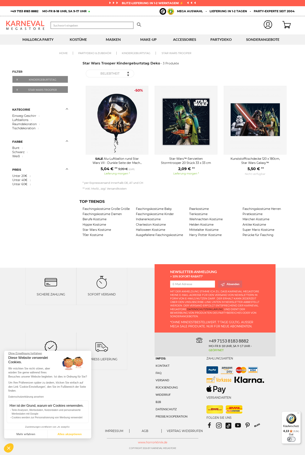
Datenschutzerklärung (205, 309)
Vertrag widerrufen (185, 431)
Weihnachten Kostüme (206, 219)
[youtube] (240, 426)
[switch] (291, 439)
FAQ (158, 373)
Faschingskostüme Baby (154, 209)
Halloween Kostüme (150, 230)
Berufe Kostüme (94, 219)
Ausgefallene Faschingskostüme (159, 235)
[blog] (258, 426)
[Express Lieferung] (101, 346)
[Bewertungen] (51, 346)
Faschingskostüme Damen (102, 214)
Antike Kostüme (254, 224)
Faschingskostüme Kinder (155, 214)
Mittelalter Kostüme (203, 230)
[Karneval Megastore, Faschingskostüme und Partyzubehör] (25, 25)
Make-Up (148, 39)
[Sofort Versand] (101, 282)
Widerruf (163, 394)
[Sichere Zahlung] (51, 282)
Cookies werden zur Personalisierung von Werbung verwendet (47, 417)
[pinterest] (249, 426)
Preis (16, 170)
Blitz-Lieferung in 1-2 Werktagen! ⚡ (153, 3)
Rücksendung (167, 387)
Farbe (17, 142)
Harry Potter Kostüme (205, 235)
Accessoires (184, 39)
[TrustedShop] (167, 11)
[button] (9, 448)
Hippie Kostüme (94, 224)
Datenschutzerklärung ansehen (26, 396)
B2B (158, 402)
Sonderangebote (262, 39)
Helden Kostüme (201, 224)
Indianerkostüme (148, 219)
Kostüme (78, 39)
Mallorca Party (38, 39)
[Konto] (268, 25)
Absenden (233, 284)
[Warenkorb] (290, 25)
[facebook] (211, 426)
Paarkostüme (199, 209)
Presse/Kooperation (172, 416)
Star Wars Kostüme (97, 230)
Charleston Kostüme (151, 224)
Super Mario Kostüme (258, 230)
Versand (162, 380)
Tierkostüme (198, 214)
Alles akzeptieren (69, 434)
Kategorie (21, 109)
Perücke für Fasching (258, 235)
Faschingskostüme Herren (262, 209)
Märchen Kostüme (256, 219)
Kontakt (163, 365)
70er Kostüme (93, 235)
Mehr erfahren (25, 434)
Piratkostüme (252, 214)
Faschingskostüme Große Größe (106, 209)
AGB (145, 431)
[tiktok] (230, 426)
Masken (113, 39)
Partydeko (221, 39)
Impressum (114, 431)
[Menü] (298, 413)
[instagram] (221, 426)
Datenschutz (166, 409)
